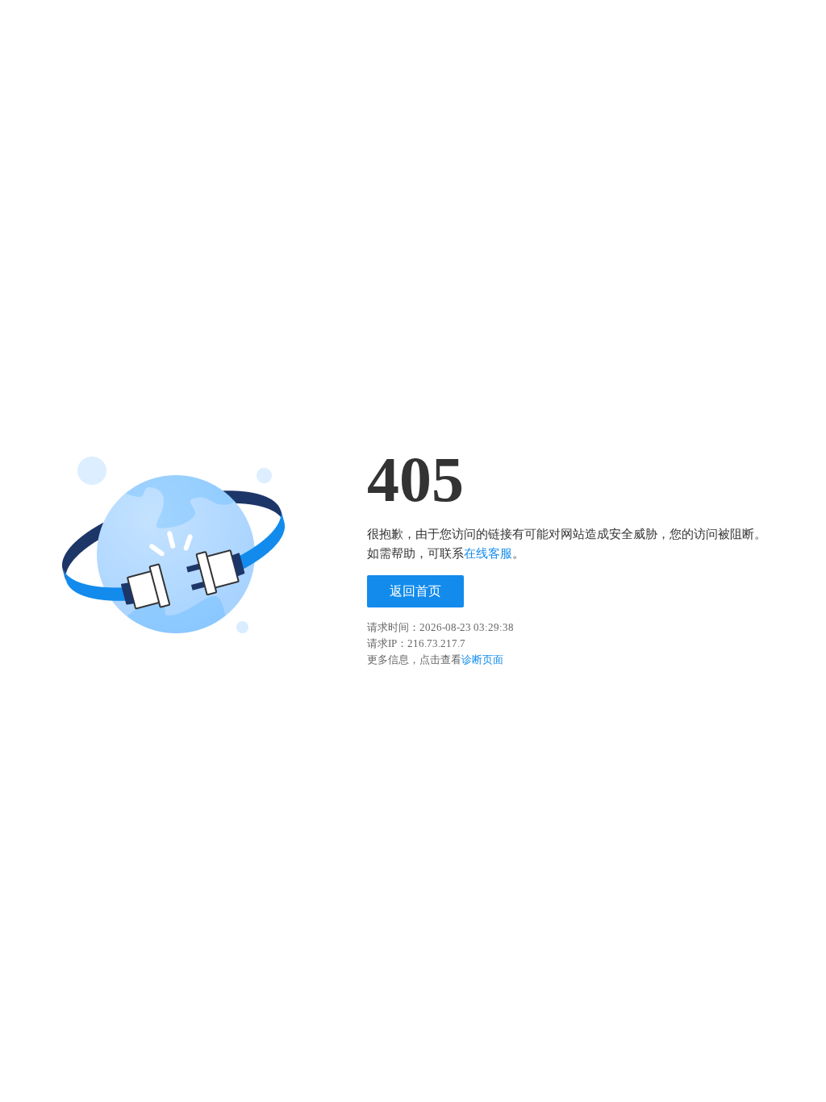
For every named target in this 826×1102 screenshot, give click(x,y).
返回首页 (415, 591)
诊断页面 (482, 659)
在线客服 (488, 553)
